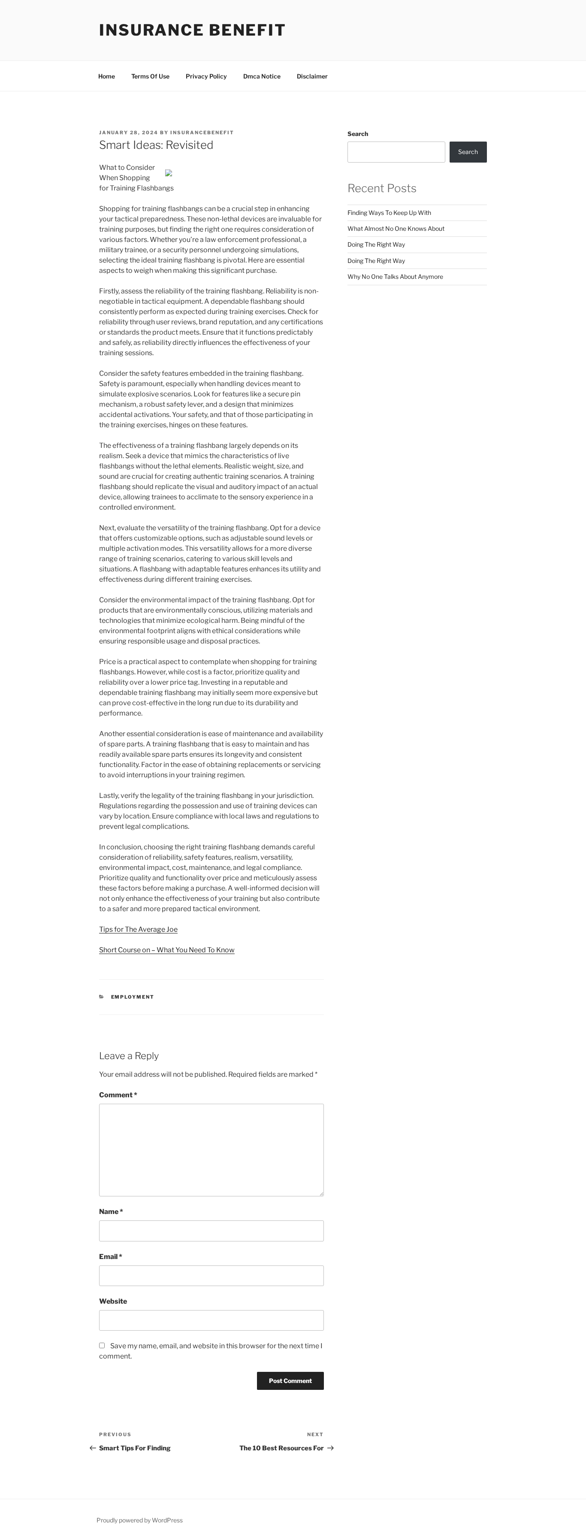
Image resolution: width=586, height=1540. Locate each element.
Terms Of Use (150, 76)
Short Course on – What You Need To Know (167, 950)
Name (111, 1212)
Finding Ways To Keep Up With (389, 212)
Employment (133, 997)
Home (106, 76)
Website (113, 1301)
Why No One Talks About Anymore (395, 276)
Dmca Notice (262, 76)
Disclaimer (312, 76)
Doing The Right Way (376, 244)
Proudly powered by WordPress (140, 1520)
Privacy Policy (206, 76)
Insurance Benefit (193, 30)
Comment (118, 1095)
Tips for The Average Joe (138, 929)
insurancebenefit (202, 133)
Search (357, 133)
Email (110, 1257)
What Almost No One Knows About (395, 228)
